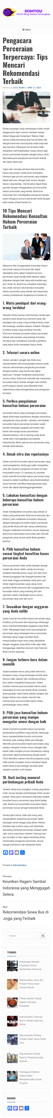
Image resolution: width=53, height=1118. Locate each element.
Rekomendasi (19, 865)
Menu (28, 29)
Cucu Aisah (19, 87)
